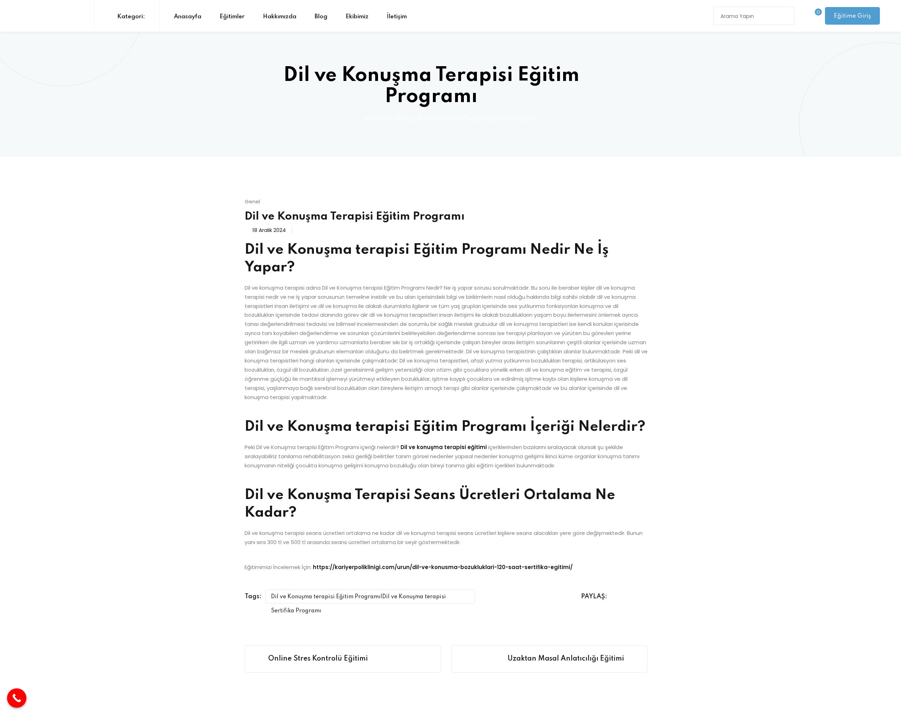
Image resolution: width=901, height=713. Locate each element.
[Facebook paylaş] (618, 597)
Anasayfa (187, 17)
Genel (252, 201)
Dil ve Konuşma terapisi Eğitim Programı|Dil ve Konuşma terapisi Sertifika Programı (358, 599)
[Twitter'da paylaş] (631, 597)
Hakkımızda (279, 17)
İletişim (397, 17)
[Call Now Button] (16, 698)
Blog (321, 17)
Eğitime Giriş (852, 16)
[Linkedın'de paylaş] (645, 597)
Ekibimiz (357, 17)
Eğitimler (232, 17)
